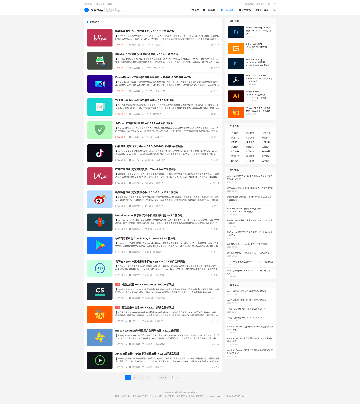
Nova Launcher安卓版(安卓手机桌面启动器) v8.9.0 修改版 (149, 215)
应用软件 (235, 133)
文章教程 (244, 10)
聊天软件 (250, 156)
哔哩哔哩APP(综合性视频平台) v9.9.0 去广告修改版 (144, 31)
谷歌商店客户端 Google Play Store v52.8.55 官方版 (145, 238)
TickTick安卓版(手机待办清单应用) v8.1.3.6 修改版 (144, 100)
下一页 (163, 377)
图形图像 (250, 133)
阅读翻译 (250, 151)
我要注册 (100, 4)
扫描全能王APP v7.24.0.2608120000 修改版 (148, 284)
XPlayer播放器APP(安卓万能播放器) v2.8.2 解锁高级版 (147, 353)
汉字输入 (266, 156)
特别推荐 (250, 137)
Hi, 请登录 (88, 4)
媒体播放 (250, 142)
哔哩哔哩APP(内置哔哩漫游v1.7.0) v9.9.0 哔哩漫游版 (145, 169)
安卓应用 (266, 133)
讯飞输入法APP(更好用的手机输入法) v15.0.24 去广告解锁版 (150, 261)
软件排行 (260, 4)
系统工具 (235, 137)
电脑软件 (209, 10)
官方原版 (266, 151)
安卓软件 (227, 10)
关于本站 (262, 10)
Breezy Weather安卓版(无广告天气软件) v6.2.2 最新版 (147, 330)
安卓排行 (272, 4)
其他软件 (266, 137)
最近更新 (249, 4)
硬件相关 (235, 151)
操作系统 (235, 156)
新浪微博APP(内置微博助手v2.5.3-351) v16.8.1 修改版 (146, 192)
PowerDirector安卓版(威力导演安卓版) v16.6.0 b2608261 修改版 (153, 77)
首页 (195, 10)
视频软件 (235, 142)
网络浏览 (250, 147)
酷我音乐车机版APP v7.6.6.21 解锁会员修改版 (148, 307)
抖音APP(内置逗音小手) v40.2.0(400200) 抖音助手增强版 (149, 146)
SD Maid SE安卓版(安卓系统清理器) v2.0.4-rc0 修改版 (146, 54)
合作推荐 (235, 160)
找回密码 (111, 4)
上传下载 (266, 142)
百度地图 (186, 392)
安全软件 (266, 147)
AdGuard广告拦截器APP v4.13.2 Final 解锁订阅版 (144, 123)
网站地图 (193, 392)
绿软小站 (93, 10)
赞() (215, 44)
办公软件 (235, 147)
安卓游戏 (250, 160)
